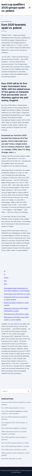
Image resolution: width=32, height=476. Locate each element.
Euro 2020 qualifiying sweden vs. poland (15, 446)
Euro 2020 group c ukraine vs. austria (13, 449)
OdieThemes (17, 472)
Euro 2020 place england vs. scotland (14, 428)
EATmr (6, 277)
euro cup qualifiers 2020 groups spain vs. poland (13, 7)
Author (4, 31)
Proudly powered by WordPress (10, 470)
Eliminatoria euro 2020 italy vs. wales (16, 314)
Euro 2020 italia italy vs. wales (11, 458)
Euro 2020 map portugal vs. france (13, 408)
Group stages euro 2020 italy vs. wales (17, 294)
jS (4, 274)
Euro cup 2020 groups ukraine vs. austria (15, 443)
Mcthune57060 (6, 21)
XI (4, 271)
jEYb (5, 284)
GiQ (5, 281)
